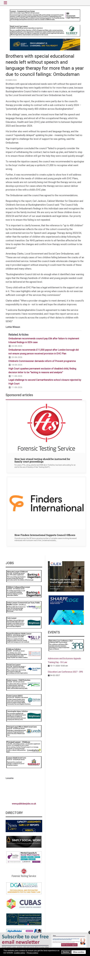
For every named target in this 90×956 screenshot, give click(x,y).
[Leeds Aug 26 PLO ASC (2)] (23, 731)
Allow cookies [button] (78, 952)
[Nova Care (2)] (24, 826)
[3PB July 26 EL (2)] (66, 645)
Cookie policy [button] (19, 953)
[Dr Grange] (23, 888)
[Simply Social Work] (23, 841)
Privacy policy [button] (32, 953)
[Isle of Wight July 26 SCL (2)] (23, 669)
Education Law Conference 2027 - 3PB (65, 672)
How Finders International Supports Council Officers (45, 535)
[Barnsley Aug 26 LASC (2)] (23, 762)
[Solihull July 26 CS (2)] (23, 653)
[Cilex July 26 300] (66, 576)
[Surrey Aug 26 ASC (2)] (45, 31)
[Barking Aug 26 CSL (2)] (23, 591)
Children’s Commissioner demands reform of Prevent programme (42, 361)
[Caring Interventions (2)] (23, 919)
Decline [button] (66, 952)
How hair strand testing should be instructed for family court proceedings (42, 460)
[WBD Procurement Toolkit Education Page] (45, 44)
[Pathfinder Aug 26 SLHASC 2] (23, 700)
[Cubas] (23, 904)
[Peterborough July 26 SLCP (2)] (23, 684)
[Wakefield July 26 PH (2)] (23, 607)
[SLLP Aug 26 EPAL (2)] (23, 638)
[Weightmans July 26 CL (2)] (23, 622)
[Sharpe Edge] (66, 610)
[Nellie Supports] (23, 857)
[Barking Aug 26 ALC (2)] (23, 576)
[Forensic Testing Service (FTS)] (23, 872)
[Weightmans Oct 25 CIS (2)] (23, 715)
